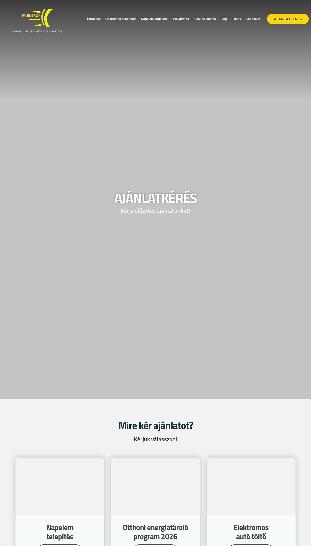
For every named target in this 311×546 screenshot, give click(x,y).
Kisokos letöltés (205, 19)
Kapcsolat (253, 19)
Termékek (94, 19)
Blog (224, 19)
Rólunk (236, 19)
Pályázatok (181, 19)
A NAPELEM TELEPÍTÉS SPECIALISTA (38, 31)
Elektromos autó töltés (120, 19)
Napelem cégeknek (154, 19)
